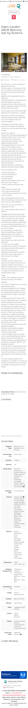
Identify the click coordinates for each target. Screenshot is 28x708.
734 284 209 (16, 693)
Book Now (14, 12)
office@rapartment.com (14, 695)
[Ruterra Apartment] (14, 6)
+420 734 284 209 (16, 1)
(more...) (22, 80)
